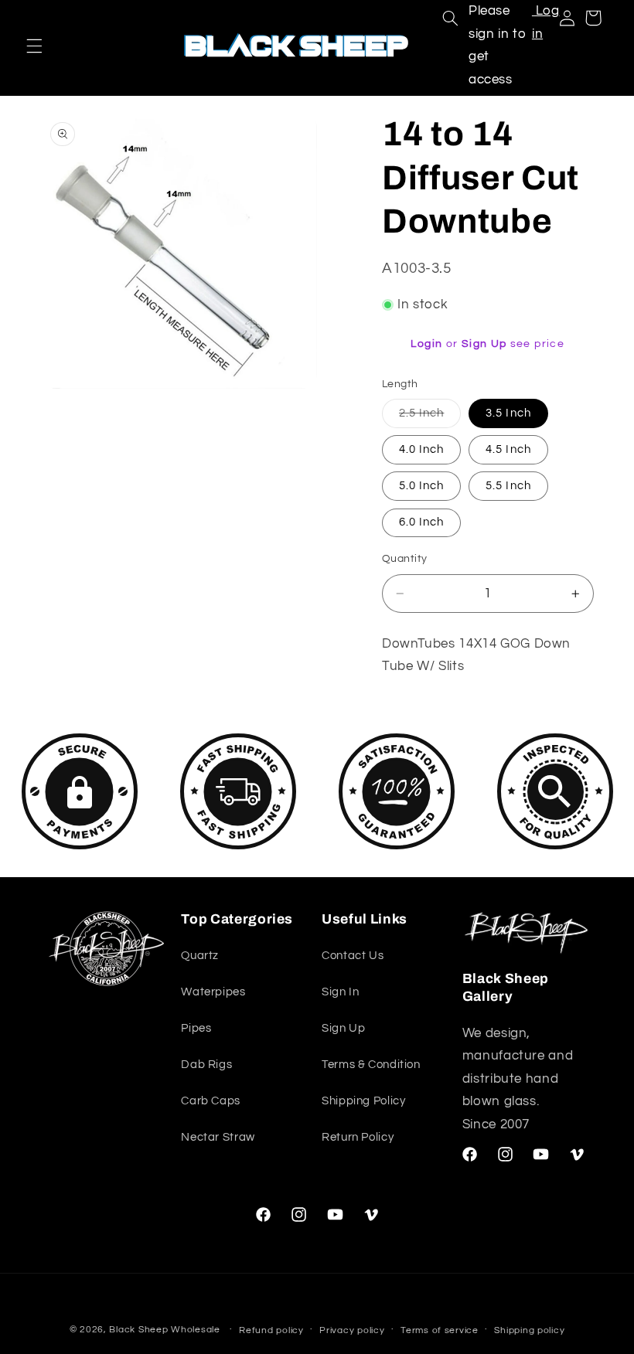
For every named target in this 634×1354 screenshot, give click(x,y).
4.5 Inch (508, 449)
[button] (34, 45)
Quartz (200, 955)
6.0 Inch (421, 522)
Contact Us (352, 955)
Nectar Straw (218, 1137)
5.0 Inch (421, 486)
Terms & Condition (371, 1064)
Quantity (404, 558)
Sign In (340, 992)
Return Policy (358, 1137)
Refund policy (271, 1330)
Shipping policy (529, 1330)
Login (426, 343)
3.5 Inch (508, 413)
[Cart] (593, 18)
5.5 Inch (508, 486)
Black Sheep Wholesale (164, 1329)
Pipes (196, 1028)
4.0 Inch (421, 449)
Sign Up (484, 343)
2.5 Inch (430, 417)
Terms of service (440, 1330)
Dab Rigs (206, 1064)
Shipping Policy (363, 1101)
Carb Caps (210, 1101)
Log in (546, 22)
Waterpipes (213, 992)
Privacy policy (351, 1330)
